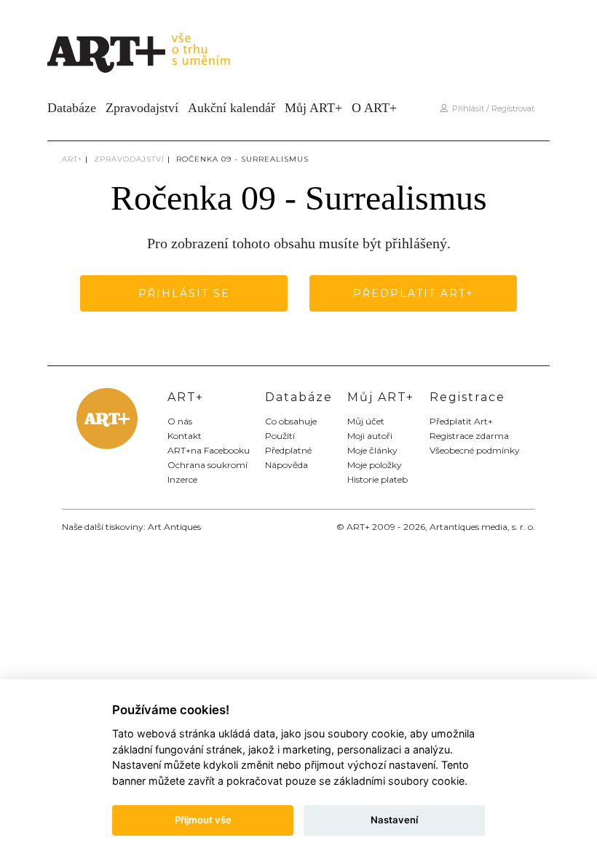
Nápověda (286, 464)
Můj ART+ (313, 107)
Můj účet (365, 421)
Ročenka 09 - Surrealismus (242, 159)
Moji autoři (369, 435)
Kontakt (184, 435)
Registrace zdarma (469, 435)
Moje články (372, 450)
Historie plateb (377, 479)
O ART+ (374, 107)
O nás (179, 421)
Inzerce (182, 479)
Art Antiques (174, 526)
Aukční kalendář (231, 107)
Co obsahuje (291, 421)
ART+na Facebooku (208, 450)
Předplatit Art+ (413, 293)
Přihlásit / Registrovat (491, 108)
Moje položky (374, 464)
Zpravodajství (142, 107)
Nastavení (394, 820)
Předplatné (288, 450)
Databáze (71, 107)
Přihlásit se (184, 293)
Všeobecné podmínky (475, 450)
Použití (280, 435)
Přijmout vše (203, 820)
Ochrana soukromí (207, 464)
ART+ (72, 159)
